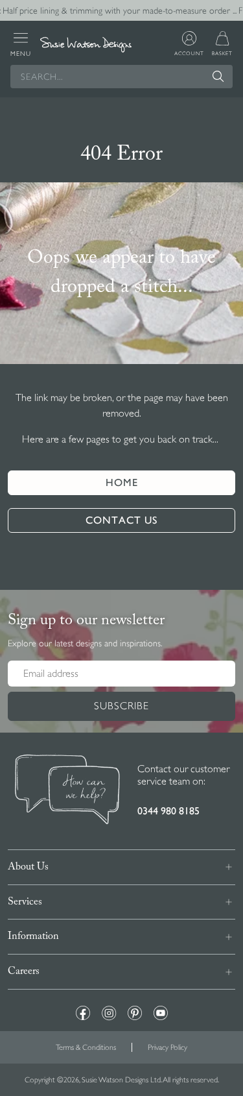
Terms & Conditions (86, 1047)
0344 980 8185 (168, 811)
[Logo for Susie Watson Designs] (85, 45)
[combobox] (121, 76)
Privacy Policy (167, 1047)
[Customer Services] (67, 791)
